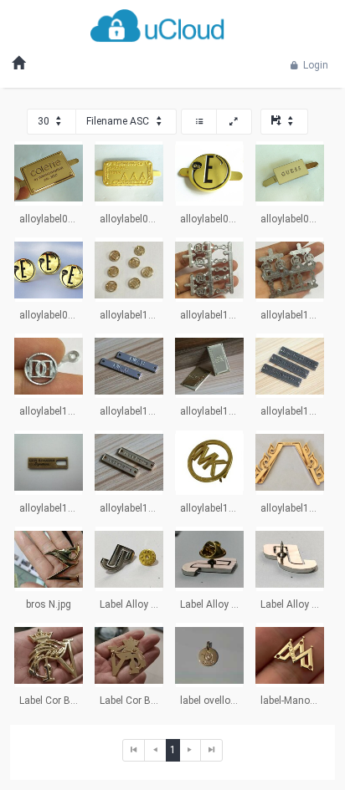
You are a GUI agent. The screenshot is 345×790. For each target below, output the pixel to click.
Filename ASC (119, 121)
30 (45, 121)
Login (314, 65)
